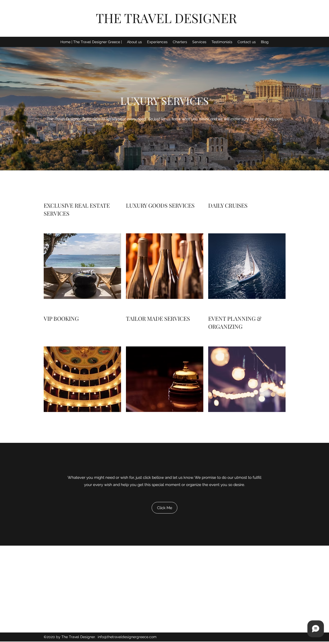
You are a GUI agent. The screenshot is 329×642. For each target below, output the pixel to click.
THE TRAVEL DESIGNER (166, 17)
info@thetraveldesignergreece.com (127, 637)
